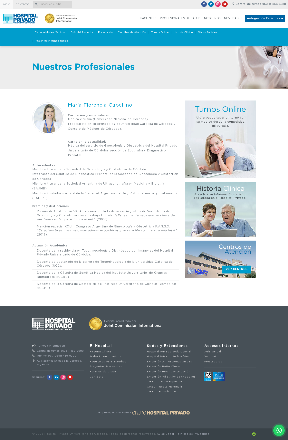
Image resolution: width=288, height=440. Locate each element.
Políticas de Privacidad (193, 434)
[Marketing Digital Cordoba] (254, 434)
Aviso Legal (165, 434)
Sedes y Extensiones (167, 346)
